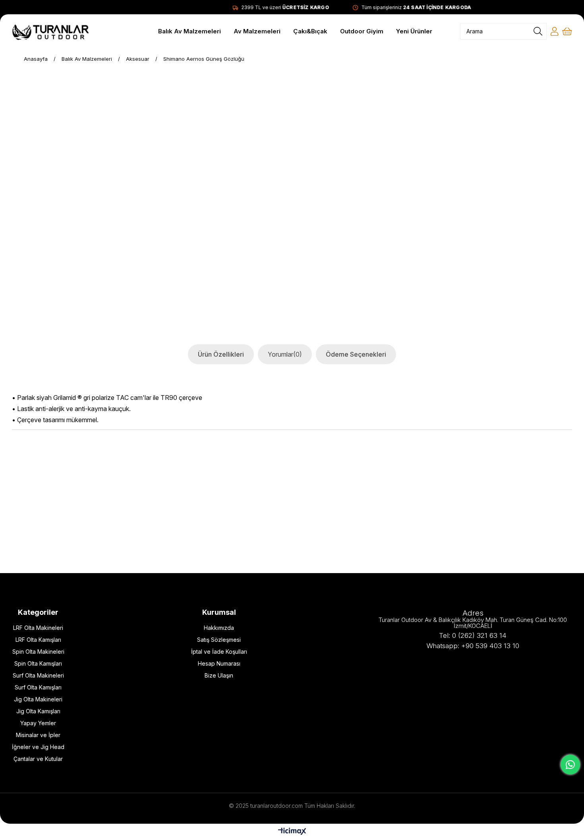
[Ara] (538, 31)
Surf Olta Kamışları (38, 687)
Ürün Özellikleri (221, 354)
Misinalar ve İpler (38, 735)
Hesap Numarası (219, 663)
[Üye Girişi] (554, 31)
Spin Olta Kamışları (38, 663)
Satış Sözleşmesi (219, 639)
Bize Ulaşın (219, 675)
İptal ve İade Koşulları (219, 651)
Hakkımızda (219, 627)
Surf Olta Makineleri (38, 675)
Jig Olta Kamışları (38, 711)
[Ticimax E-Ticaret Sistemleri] (292, 832)
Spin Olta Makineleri (38, 651)
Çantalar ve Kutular (38, 758)
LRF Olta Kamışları (38, 639)
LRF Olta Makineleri (38, 627)
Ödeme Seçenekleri (356, 354)
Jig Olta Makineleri (38, 699)
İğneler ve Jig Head (38, 746)
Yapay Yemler (38, 723)
